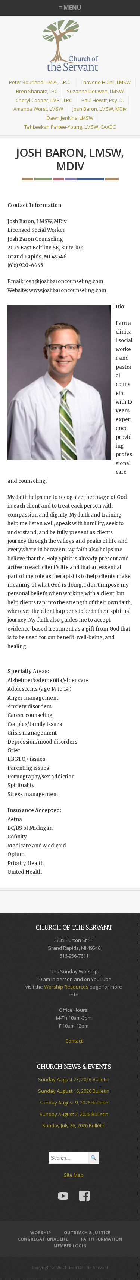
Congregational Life (43, 1239)
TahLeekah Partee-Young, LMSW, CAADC (70, 126)
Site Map (74, 1175)
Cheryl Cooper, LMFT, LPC (44, 100)
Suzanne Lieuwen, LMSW (95, 91)
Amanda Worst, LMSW (38, 108)
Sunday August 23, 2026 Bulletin (73, 1079)
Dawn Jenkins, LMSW (70, 117)
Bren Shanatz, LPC (36, 91)
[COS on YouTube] (63, 1190)
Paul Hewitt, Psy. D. (102, 100)
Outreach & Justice (87, 1232)
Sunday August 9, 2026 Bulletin (74, 1102)
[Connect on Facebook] (85, 1190)
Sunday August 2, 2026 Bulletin (74, 1114)
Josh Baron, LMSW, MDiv (99, 108)
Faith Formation (101, 1239)
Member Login (70, 1246)
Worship (40, 1232)
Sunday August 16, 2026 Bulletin (73, 1091)
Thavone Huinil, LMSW (106, 82)
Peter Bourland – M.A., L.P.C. (40, 82)
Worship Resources (66, 986)
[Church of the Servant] (70, 68)
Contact (74, 1040)
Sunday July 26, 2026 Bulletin (74, 1125)
